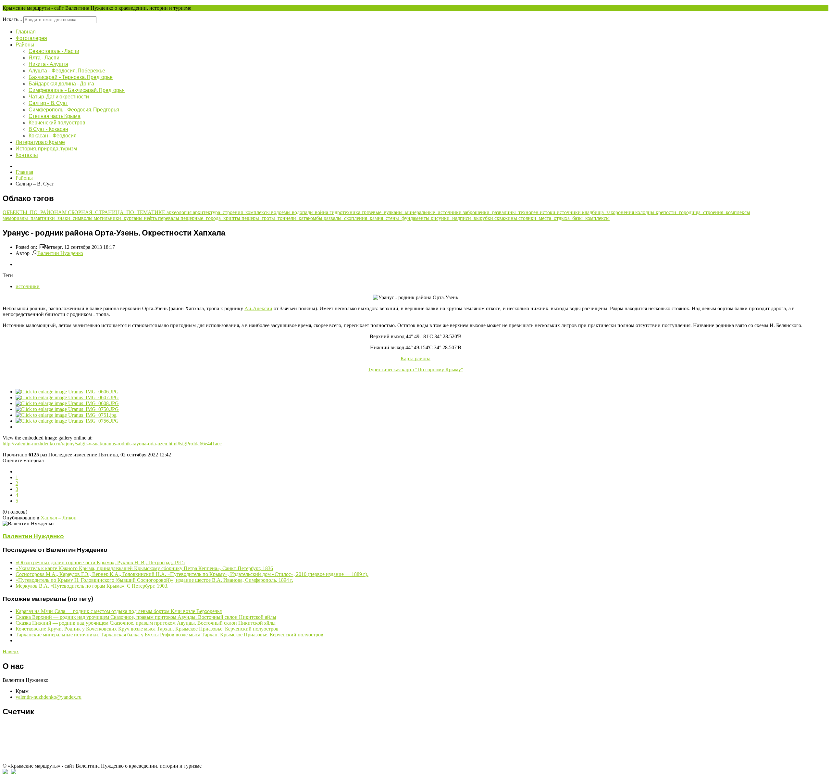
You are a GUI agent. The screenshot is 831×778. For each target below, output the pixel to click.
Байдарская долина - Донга (61, 83)
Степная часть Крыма (55, 116)
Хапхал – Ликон (59, 517)
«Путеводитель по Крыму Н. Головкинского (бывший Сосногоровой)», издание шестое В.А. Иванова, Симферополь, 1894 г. (154, 580)
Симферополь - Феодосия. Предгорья (74, 109)
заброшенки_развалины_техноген (501, 212)
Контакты (27, 155)
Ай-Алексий (258, 308)
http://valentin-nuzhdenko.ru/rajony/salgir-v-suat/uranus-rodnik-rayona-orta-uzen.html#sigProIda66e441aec (112, 443)
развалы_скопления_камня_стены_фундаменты (377, 218)
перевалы (169, 218)
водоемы (281, 212)
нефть (151, 218)
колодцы (645, 212)
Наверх (11, 651)
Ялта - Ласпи (44, 57)
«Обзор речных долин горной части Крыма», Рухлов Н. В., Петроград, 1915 (100, 562)
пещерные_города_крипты (211, 218)
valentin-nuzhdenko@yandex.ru (48, 697)
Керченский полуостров (57, 122)
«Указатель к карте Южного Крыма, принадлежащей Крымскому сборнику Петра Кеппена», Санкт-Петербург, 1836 (144, 568)
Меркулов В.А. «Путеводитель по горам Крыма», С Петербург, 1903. (92, 586)
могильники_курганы (119, 218)
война (322, 212)
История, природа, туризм (46, 148)
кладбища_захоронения (608, 212)
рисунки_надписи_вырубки (462, 218)
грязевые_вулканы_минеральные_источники (412, 212)
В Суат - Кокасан (48, 129)
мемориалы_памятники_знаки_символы (48, 218)
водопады (303, 212)
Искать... (12, 19)
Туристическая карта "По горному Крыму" (415, 369)
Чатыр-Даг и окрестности (59, 96)
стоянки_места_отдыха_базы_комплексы (564, 218)
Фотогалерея (31, 38)
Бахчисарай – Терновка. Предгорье (71, 77)
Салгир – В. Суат (48, 103)
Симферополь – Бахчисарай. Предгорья (77, 90)
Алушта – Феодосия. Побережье (67, 70)
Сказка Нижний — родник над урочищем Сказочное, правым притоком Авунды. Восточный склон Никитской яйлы (146, 623)
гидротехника (345, 212)
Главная (26, 31)
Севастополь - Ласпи (54, 51)
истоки (548, 212)
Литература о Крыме (40, 142)
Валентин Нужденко (60, 253)
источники (569, 212)
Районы (25, 44)
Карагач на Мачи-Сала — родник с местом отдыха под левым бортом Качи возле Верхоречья (119, 611)
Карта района (415, 358)
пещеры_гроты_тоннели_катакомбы (283, 218)
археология (180, 212)
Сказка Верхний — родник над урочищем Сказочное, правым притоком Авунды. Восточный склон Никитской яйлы (146, 617)
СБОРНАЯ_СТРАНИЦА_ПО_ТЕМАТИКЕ (117, 212)
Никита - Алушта (48, 64)
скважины (506, 218)
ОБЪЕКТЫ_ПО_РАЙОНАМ (35, 212)
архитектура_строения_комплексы (232, 212)
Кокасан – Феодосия (53, 135)
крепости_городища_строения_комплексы (703, 212)
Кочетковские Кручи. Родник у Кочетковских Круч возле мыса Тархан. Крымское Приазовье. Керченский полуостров (147, 628)
